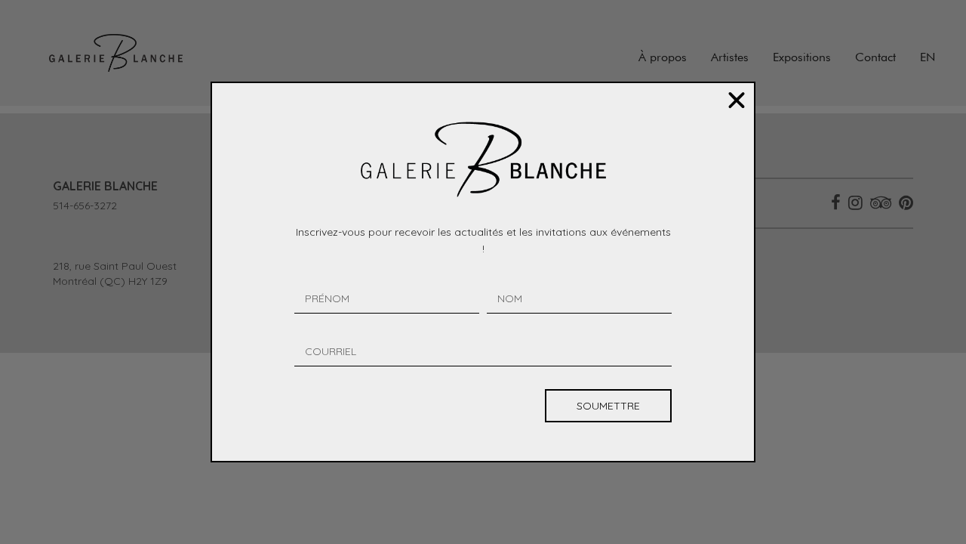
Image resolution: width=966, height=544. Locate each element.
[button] (736, 100)
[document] (483, 272)
